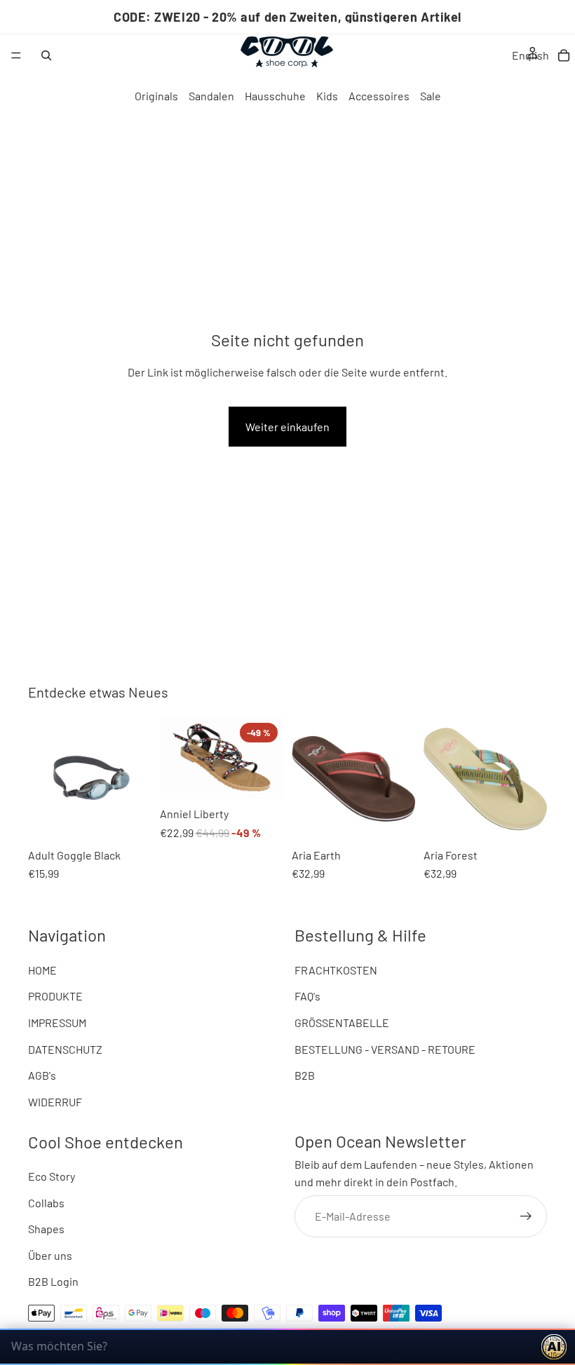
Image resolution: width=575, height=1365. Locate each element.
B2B (305, 1075)
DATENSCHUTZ (65, 1048)
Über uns (50, 1255)
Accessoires (379, 95)
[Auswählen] (181, 777)
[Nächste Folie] (136, 778)
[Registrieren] (526, 1216)
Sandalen (211, 95)
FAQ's (307, 996)
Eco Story (51, 1176)
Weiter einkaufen (287, 426)
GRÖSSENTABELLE (342, 1022)
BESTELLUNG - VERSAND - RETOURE (385, 1048)
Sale (430, 95)
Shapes (46, 1228)
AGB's (42, 1075)
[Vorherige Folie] (43, 778)
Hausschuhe (275, 95)
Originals (156, 95)
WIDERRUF (55, 1101)
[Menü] (16, 55)
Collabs (46, 1202)
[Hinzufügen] (49, 818)
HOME (42, 970)
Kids (327, 95)
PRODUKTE (55, 996)
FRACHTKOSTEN (336, 970)
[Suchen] (46, 55)
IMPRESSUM (57, 1022)
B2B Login (53, 1281)
